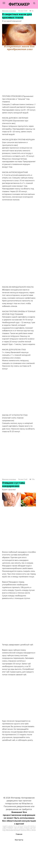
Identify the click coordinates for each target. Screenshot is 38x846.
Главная (19, 834)
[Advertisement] (19, 73)
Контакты (19, 840)
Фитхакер (19, 4)
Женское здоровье (9, 11)
